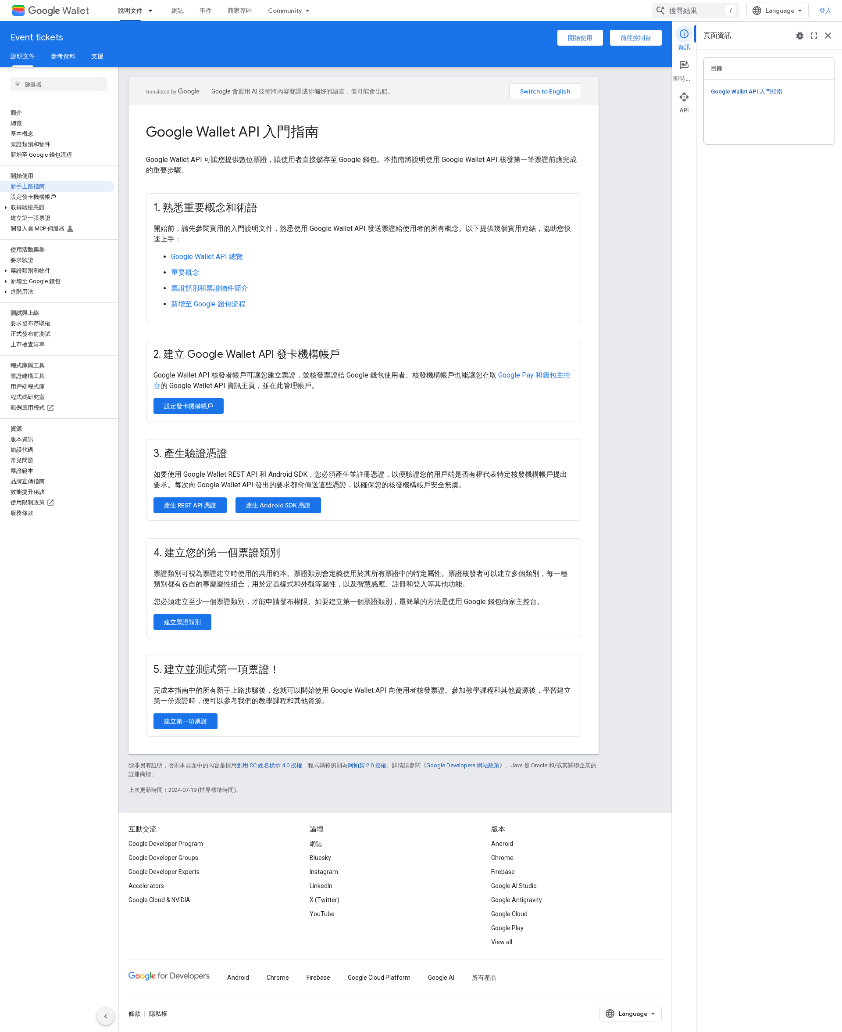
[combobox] (695, 10)
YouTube (322, 913)
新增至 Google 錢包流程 (208, 304)
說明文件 (130, 10)
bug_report (800, 35)
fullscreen (814, 35)
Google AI (441, 977)
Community (285, 10)
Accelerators (146, 885)
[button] (57, 207)
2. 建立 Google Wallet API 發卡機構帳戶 (246, 354)
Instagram (324, 871)
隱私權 (158, 1013)
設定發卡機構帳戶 (188, 406)
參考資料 (63, 56)
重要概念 (185, 272)
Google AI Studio (514, 885)
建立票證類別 (182, 622)
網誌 (177, 10)
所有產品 (484, 977)
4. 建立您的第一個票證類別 (216, 552)
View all (501, 942)
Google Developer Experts (164, 871)
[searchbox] (59, 84)
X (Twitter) (324, 899)
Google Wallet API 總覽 (207, 256)
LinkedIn (321, 885)
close (828, 35)
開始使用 (580, 38)
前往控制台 (636, 38)
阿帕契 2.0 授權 (367, 765)
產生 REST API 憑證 (190, 505)
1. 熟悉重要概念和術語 (205, 207)
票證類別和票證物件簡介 (209, 288)
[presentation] (363, 131)
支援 (97, 56)
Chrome (502, 857)
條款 (134, 1013)
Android (502, 843)
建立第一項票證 (185, 721)
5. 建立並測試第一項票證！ (216, 669)
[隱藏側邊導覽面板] (105, 1016)
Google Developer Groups (163, 857)
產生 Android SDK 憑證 (278, 505)
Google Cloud (509, 913)
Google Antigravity (516, 899)
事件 (206, 10)
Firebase (503, 871)
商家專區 (240, 10)
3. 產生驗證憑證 (190, 453)
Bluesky (320, 857)
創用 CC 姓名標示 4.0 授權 (269, 765)
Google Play (507, 927)
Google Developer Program (165, 843)
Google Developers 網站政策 (462, 765)
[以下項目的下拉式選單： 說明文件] (153, 10)
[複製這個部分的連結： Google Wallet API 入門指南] (330, 133)
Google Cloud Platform (379, 977)
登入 (825, 10)
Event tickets (37, 37)
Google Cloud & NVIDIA (159, 899)
